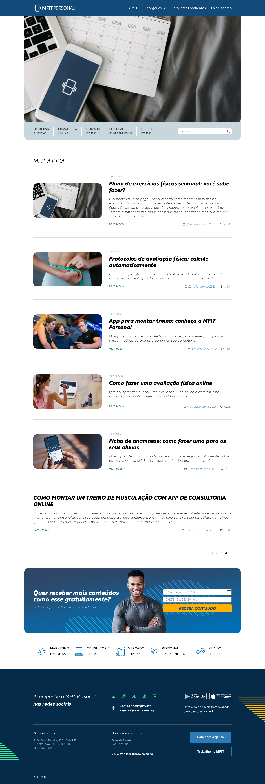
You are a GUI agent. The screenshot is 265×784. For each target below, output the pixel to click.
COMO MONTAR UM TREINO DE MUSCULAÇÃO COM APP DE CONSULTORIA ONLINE (129, 500)
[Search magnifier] (229, 131)
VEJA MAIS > (116, 224)
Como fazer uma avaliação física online (160, 383)
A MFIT (133, 8)
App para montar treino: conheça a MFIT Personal (162, 323)
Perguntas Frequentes (188, 8)
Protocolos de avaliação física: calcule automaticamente (158, 261)
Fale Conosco (221, 8)
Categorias (153, 8)
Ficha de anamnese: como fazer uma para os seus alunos (167, 444)
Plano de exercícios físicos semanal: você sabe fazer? (169, 186)
